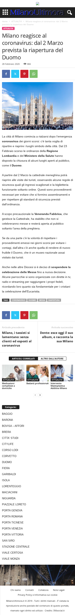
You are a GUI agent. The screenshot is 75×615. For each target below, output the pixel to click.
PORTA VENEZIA (12, 528)
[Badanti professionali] (37, 373)
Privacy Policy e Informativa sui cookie (37, 594)
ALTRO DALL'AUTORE (52, 358)
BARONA (7, 419)
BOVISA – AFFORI (13, 425)
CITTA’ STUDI (10, 438)
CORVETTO (9, 456)
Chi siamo (16, 589)
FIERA (6, 468)
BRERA (6, 431)
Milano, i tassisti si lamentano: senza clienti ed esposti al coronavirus (17, 339)
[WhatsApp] (34, 74)
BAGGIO (7, 413)
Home (5, 21)
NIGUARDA (9, 498)
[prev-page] (35, 395)
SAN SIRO (8, 540)
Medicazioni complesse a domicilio (8, 386)
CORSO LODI (10, 450)
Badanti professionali (37, 383)
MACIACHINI (9, 492)
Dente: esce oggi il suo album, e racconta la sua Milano (56, 337)
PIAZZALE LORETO (14, 504)
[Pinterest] (24, 74)
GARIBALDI (9, 474)
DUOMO (7, 462)
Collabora (43, 589)
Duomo (32, 300)
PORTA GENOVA (12, 510)
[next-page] (40, 395)
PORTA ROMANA (12, 516)
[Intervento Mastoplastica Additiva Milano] (62, 373)
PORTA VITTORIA (13, 534)
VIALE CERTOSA (12, 552)
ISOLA (6, 480)
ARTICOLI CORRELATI (23, 358)
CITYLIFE (8, 444)
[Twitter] (15, 74)
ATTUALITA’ (16, 21)
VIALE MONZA (11, 558)
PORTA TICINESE (13, 522)
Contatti (29, 589)
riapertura (54, 300)
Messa (42, 300)
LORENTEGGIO (11, 486)
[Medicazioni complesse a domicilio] (13, 373)
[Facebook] (6, 74)
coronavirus (18, 300)
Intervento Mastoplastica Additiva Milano (59, 386)
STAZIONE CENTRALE (16, 546)
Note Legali (59, 589)
